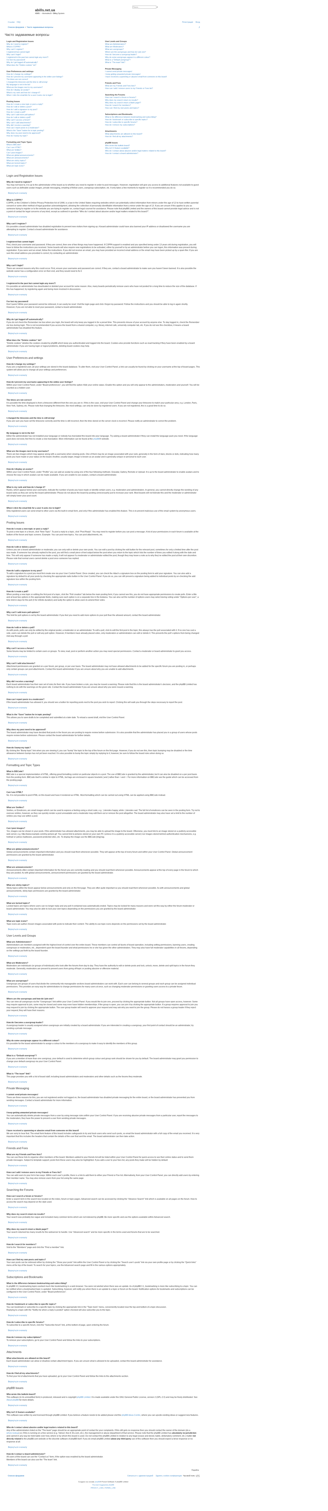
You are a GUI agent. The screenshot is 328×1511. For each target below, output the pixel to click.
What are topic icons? (15, 166)
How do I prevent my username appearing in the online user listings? (34, 77)
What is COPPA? (13, 47)
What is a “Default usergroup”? (118, 60)
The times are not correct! (17, 79)
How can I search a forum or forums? (120, 97)
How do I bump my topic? (17, 136)
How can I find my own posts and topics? (122, 108)
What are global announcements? (20, 155)
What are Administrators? (115, 44)
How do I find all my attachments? (119, 136)
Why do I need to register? (17, 44)
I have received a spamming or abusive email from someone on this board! (136, 77)
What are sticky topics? (16, 160)
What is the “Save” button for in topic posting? (25, 130)
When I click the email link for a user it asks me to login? (29, 95)
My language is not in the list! (18, 84)
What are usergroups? (114, 49)
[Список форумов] (20, 11)
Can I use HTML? (13, 147)
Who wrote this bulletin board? (117, 145)
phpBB (96, 439)
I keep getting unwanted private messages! (123, 74)
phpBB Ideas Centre (131, 1415)
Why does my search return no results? (121, 100)
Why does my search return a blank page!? (123, 103)
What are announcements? (17, 158)
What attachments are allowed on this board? (123, 134)
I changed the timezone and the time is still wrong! (26, 82)
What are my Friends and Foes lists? (120, 86)
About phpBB (12, 1400)
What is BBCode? (13, 145)
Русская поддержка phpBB (103, 1485)
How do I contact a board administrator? (121, 153)
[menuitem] (17, 22)
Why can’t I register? (15, 49)
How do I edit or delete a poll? (18, 117)
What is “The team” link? (115, 62)
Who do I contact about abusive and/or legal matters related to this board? (135, 151)
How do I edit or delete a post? (19, 107)
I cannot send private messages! (118, 71)
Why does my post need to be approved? (23, 133)
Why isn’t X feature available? (117, 148)
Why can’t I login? (13, 54)
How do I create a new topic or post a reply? (24, 104)
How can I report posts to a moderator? (22, 128)
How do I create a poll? (15, 112)
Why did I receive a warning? (18, 125)
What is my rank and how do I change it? (23, 92)
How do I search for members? (118, 105)
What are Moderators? (114, 47)
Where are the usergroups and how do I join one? (125, 52)
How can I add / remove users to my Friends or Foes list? (129, 88)
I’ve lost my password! (15, 60)
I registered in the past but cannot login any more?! (27, 57)
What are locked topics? (16, 163)
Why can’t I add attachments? (18, 123)
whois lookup (12, 1433)
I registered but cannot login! (18, 52)
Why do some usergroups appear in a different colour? (127, 57)
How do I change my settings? (19, 74)
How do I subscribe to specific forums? (121, 122)
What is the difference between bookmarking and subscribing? (130, 117)
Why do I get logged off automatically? (22, 62)
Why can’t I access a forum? (18, 120)
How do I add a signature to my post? (21, 109)
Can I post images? (14, 153)
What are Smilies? (13, 150)
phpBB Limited (84, 1397)
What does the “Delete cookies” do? (21, 65)
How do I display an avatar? (18, 90)
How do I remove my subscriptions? (120, 125)
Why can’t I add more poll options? (20, 115)
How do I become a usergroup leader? (121, 54)
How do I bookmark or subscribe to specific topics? (126, 119)
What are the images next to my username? (24, 87)
